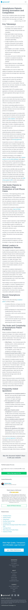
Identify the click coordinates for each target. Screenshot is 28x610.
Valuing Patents (6, 519)
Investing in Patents (7, 523)
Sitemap (14, 566)
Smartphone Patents (7, 515)
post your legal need (10, 438)
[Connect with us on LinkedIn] (18, 595)
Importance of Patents (7, 531)
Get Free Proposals (14, 550)
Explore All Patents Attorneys (14, 505)
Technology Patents (7, 528)
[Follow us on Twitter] (15, 595)
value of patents (11, 118)
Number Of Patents (7, 517)
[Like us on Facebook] (12, 595)
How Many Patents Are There (9, 521)
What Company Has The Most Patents (10, 529)
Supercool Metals (17, 209)
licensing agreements (17, 139)
